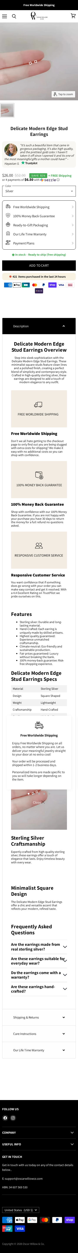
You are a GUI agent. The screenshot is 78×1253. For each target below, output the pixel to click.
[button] (39, 180)
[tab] (39, 326)
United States (19, 1210)
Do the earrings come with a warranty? (36, 975)
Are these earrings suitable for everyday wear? (38, 961)
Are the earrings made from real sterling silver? (35, 947)
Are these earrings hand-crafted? (33, 989)
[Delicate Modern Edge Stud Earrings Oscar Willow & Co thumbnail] (7, 110)
